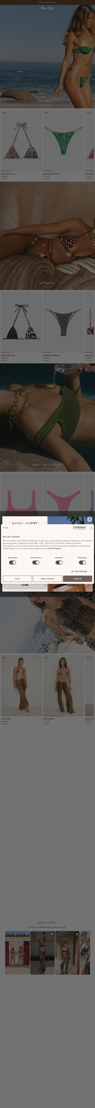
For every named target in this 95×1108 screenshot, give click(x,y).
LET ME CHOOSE (79, 571)
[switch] (35, 562)
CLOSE (25, 585)
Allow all (77, 579)
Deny (17, 579)
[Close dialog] (89, 519)
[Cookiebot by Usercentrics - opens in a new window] (75, 528)
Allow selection (47, 579)
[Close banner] (91, 528)
